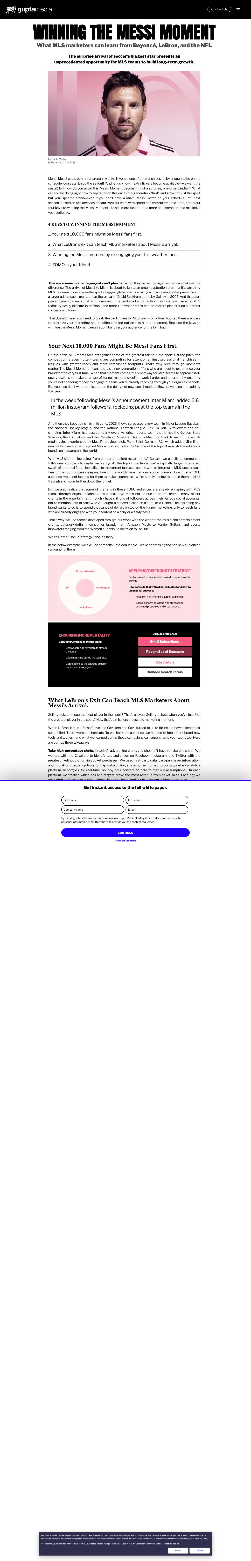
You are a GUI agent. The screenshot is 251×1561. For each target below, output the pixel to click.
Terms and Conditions (125, 840)
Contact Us (219, 9)
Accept (178, 1550)
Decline (200, 1550)
